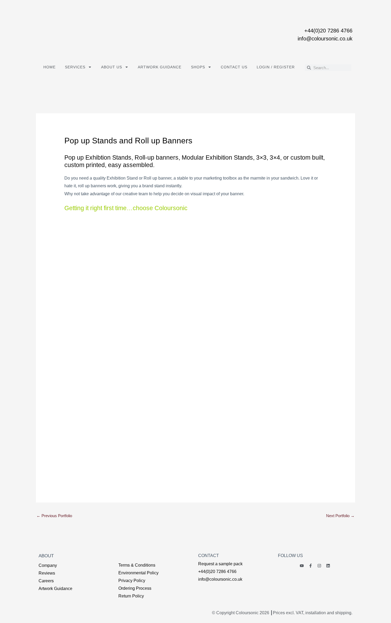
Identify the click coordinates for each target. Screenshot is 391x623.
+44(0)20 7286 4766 (328, 31)
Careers (46, 581)
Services (75, 67)
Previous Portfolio (54, 515)
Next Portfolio (340, 515)
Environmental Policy (138, 573)
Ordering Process (134, 588)
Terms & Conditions (136, 565)
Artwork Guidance (159, 67)
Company (48, 565)
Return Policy (131, 596)
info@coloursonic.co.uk (325, 38)
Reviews (47, 573)
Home (49, 67)
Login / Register (276, 67)
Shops (198, 67)
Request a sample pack (220, 564)
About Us (111, 67)
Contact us (234, 67)
